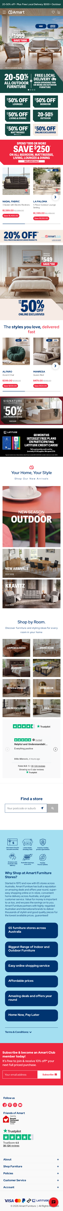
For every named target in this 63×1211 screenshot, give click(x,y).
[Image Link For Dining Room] (47, 647)
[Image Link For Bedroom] (45, 101)
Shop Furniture (12, 1166)
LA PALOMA (40, 201)
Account (8, 1187)
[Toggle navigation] (4, 12)
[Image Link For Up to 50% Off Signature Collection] (31, 410)
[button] (55, 197)
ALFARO (7, 371)
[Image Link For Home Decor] (47, 688)
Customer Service (14, 1180)
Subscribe (48, 1074)
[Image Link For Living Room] (16, 647)
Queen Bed (38, 375)
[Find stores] (52, 808)
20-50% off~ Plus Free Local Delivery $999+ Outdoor (31, 4)
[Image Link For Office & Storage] (16, 688)
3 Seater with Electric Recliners (16, 204)
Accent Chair (8, 375)
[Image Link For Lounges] (17, 101)
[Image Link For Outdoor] (45, 115)
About (7, 1159)
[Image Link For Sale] (47, 708)
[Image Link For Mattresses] (17, 129)
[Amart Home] (16, 12)
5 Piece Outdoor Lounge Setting (44, 206)
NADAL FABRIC (11, 201)
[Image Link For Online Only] (16, 708)
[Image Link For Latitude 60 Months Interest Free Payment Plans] (31, 442)
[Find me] (42, 808)
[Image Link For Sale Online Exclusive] (31, 282)
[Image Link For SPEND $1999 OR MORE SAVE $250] (31, 152)
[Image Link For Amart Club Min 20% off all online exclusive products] (31, 236)
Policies (8, 1173)
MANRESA (39, 371)
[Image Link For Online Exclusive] (45, 129)
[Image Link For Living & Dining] (17, 115)
